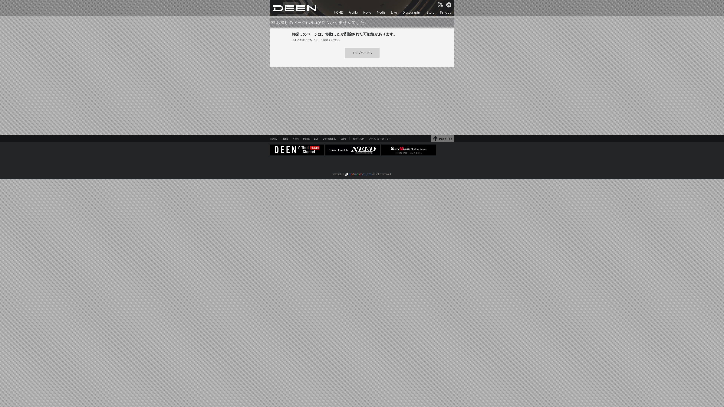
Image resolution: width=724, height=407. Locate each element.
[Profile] (353, 12)
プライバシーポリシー (380, 139)
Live (316, 139)
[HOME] (338, 12)
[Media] (381, 12)
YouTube (440, 5)
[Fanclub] (446, 12)
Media (306, 139)
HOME (295, 8)
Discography (329, 139)
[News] (367, 12)
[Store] (430, 12)
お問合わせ (358, 139)
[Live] (394, 12)
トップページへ (362, 52)
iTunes (448, 5)
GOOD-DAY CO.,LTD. (358, 174)
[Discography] (412, 12)
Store (343, 139)
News (296, 139)
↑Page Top (442, 138)
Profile (285, 139)
